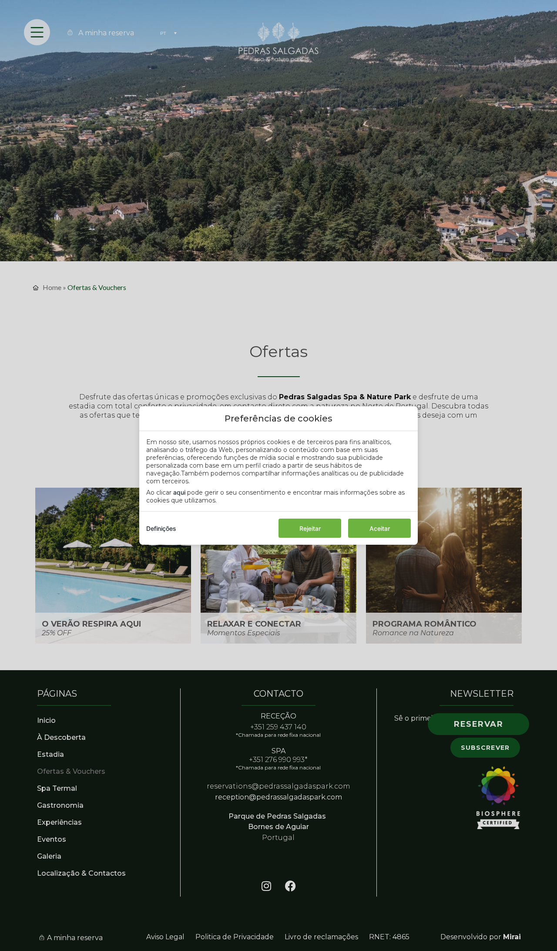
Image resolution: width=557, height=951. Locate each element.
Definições (161, 528)
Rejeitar (310, 528)
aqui (179, 492)
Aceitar (379, 528)
